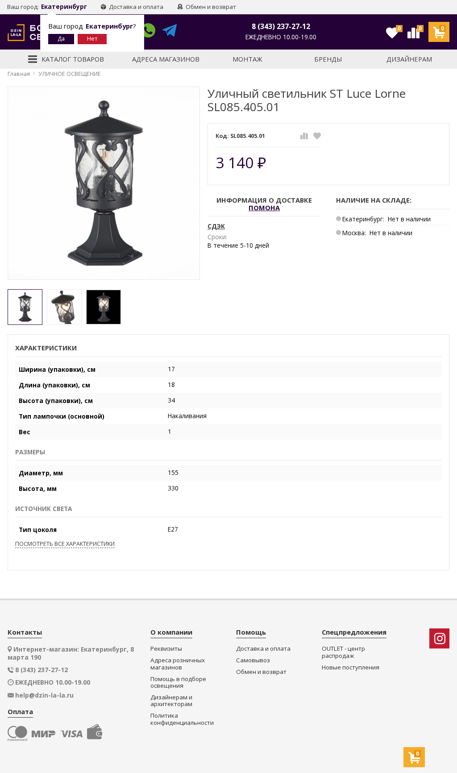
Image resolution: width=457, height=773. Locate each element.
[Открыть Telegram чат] (169, 32)
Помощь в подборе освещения (178, 683)
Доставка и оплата (135, 7)
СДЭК (216, 226)
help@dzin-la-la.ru (44, 695)
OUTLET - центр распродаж (343, 652)
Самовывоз (253, 660)
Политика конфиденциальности (182, 719)
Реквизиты (166, 648)
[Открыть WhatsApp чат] (148, 32)
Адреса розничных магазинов (177, 664)
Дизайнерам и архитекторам (171, 701)
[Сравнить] (304, 136)
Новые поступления (350, 667)
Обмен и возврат (210, 7)
